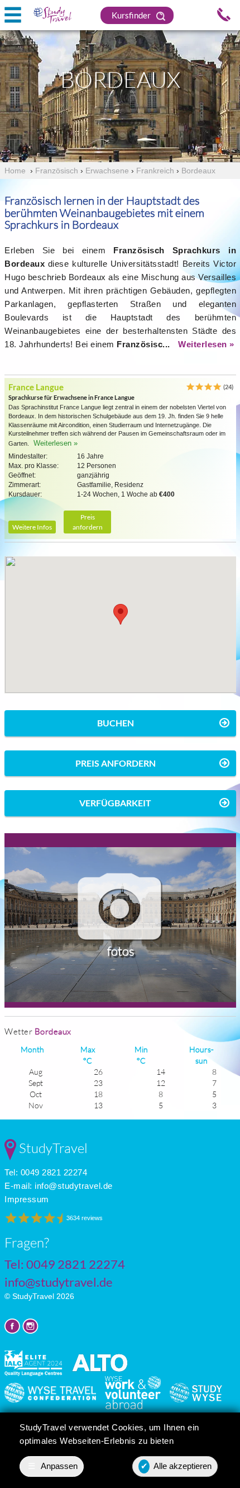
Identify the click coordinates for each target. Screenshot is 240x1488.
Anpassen (53, 1466)
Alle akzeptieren (176, 1466)
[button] (120, 614)
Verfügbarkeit (115, 802)
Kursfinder (132, 15)
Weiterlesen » (206, 344)
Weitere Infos (32, 527)
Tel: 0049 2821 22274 (45, 1172)
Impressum (26, 1199)
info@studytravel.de (74, 1186)
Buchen (115, 722)
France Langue (36, 387)
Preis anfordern (88, 522)
